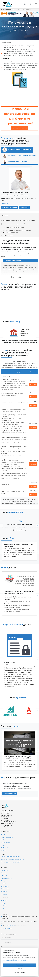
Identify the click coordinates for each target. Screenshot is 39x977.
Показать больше (18, 277)
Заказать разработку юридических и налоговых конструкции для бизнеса (16, 231)
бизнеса (16, 251)
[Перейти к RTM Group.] (1, 9)
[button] (31, 4)
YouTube (3, 906)
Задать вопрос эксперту (9, 207)
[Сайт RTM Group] (7, 4)
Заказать (33, 384)
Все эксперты (24, 207)
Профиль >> (4, 203)
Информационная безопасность (10, 856)
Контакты (4, 894)
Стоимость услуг (7, 235)
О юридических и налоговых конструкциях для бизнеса (18, 221)
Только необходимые (19, 972)
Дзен (2, 908)
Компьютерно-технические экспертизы (12, 859)
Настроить (19, 968)
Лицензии (4, 873)
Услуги (3, 834)
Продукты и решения (7, 837)
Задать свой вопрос (10, 793)
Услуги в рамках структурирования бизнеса (15, 224)
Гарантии (4, 875)
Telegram (3, 903)
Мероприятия (5, 886)
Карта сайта (4, 847)
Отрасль (3, 947)
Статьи (3, 840)
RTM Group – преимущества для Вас (12, 227)
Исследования (5, 842)
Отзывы (3, 883)
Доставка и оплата (6, 878)
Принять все (19, 965)
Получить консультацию (19, 128)
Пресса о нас (5, 889)
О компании (4, 870)
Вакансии (4, 891)
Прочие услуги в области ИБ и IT (10, 862)
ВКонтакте (4, 900)
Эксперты (4, 881)
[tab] (17, 150)
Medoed (3, 850)
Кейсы (3, 845)
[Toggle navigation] (36, 4)
